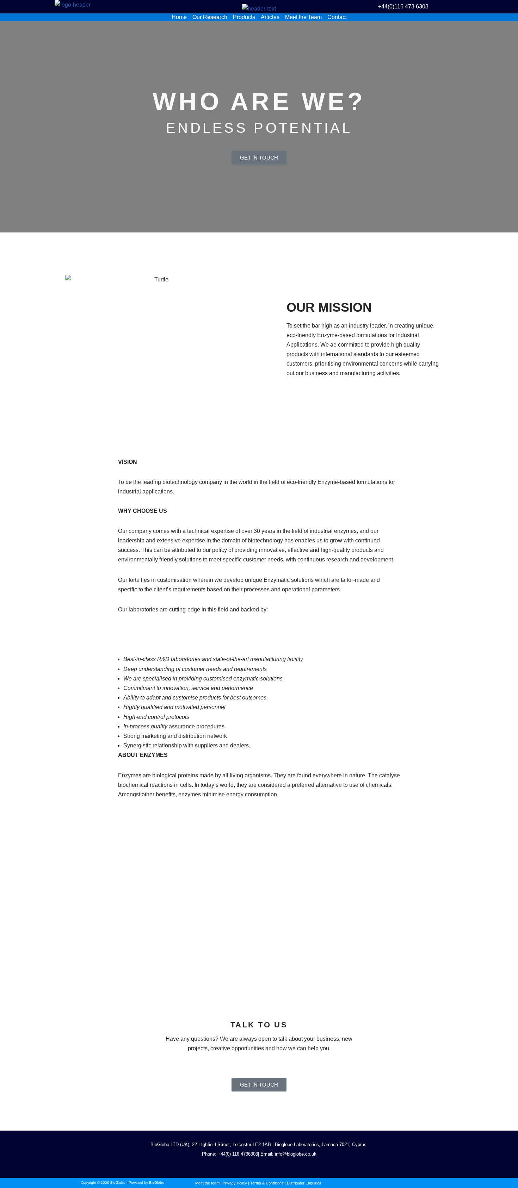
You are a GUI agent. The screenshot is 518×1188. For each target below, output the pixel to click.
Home (179, 17)
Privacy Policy (235, 1183)
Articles (270, 17)
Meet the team (207, 1183)
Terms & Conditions (267, 1183)
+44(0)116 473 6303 (403, 7)
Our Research (209, 17)
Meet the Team (303, 17)
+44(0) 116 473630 (236, 1154)
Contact (337, 17)
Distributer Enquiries (304, 1183)
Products (244, 17)
